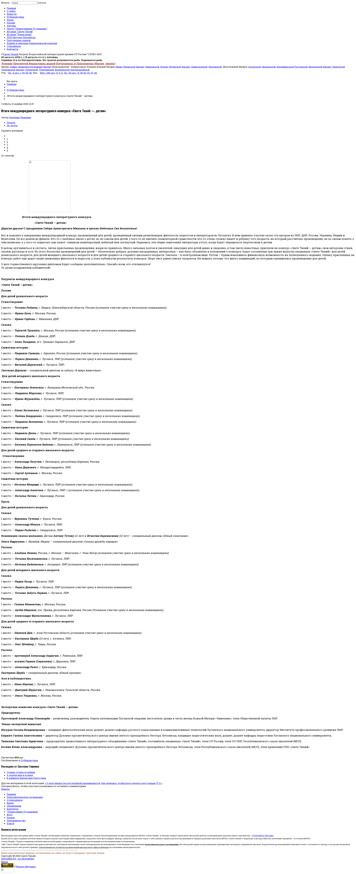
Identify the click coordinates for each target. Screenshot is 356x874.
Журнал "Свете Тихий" (20, 31)
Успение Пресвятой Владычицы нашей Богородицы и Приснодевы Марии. (52, 63)
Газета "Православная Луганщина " (27, 28)
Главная (11, 8)
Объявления (14, 805)
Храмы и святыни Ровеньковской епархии (32, 43)
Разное (11, 817)
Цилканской (268, 66)
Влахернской (62, 69)
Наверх (5, 789)
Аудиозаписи (15, 800)
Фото (9, 814)
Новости (12, 14)
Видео (10, 802)
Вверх (4, 861)
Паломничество (16, 820)
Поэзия (11, 22)
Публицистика (15, 16)
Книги (10, 823)
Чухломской (8, 69)
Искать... (6, 2)
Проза (10, 19)
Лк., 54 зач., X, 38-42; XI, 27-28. (80, 72)
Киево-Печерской (125, 66)
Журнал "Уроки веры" (19, 34)
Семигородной (199, 66)
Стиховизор (14, 46)
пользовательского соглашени (161, 844)
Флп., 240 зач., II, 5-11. (51, 72)
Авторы (11, 25)
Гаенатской (338, 66)
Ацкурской (254, 66)
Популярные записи (19, 40)
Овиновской (152, 66)
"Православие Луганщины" (22, 811)
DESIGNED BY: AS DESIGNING (17, 858)
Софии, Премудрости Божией (25, 66)
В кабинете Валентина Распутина (26, 778)
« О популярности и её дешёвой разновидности (72, 783)
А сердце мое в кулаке (20, 775)
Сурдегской (31, 69)
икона (110, 63)
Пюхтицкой (215, 66)
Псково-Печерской (170, 66)
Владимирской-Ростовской (291, 66)
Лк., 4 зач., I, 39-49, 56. (20, 72)
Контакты (12, 49)
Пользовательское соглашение (25, 797)
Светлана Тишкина (20, 117)
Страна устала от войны (21, 772)
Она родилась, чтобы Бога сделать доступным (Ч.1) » (131, 783)
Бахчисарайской (79, 69)
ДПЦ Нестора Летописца (21, 37)
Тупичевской (46, 69)
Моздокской (315, 66)
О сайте (11, 11)
